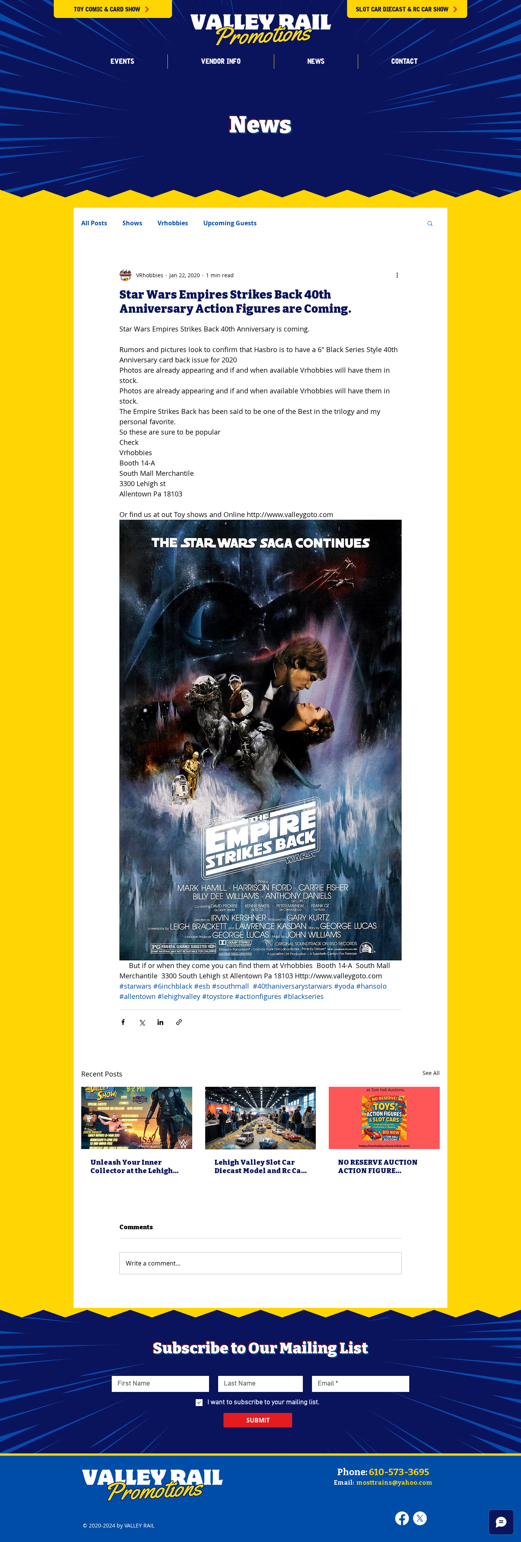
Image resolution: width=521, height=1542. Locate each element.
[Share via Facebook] (123, 1022)
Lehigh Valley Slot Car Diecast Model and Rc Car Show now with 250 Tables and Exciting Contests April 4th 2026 (259, 1166)
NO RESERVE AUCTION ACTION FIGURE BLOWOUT (378, 1166)
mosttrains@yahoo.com (394, 1482)
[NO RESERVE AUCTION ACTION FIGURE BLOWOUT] (384, 1118)
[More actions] (397, 275)
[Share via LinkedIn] (160, 1022)
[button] (122, 61)
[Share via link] (179, 1022)
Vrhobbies (173, 223)
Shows (132, 223)
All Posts (94, 223)
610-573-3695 (399, 1472)
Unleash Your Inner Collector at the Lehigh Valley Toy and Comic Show (131, 1166)
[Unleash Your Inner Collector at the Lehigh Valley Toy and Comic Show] (136, 1118)
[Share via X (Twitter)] (141, 1022)
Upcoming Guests (230, 223)
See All (431, 1072)
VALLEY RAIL (139, 1525)
